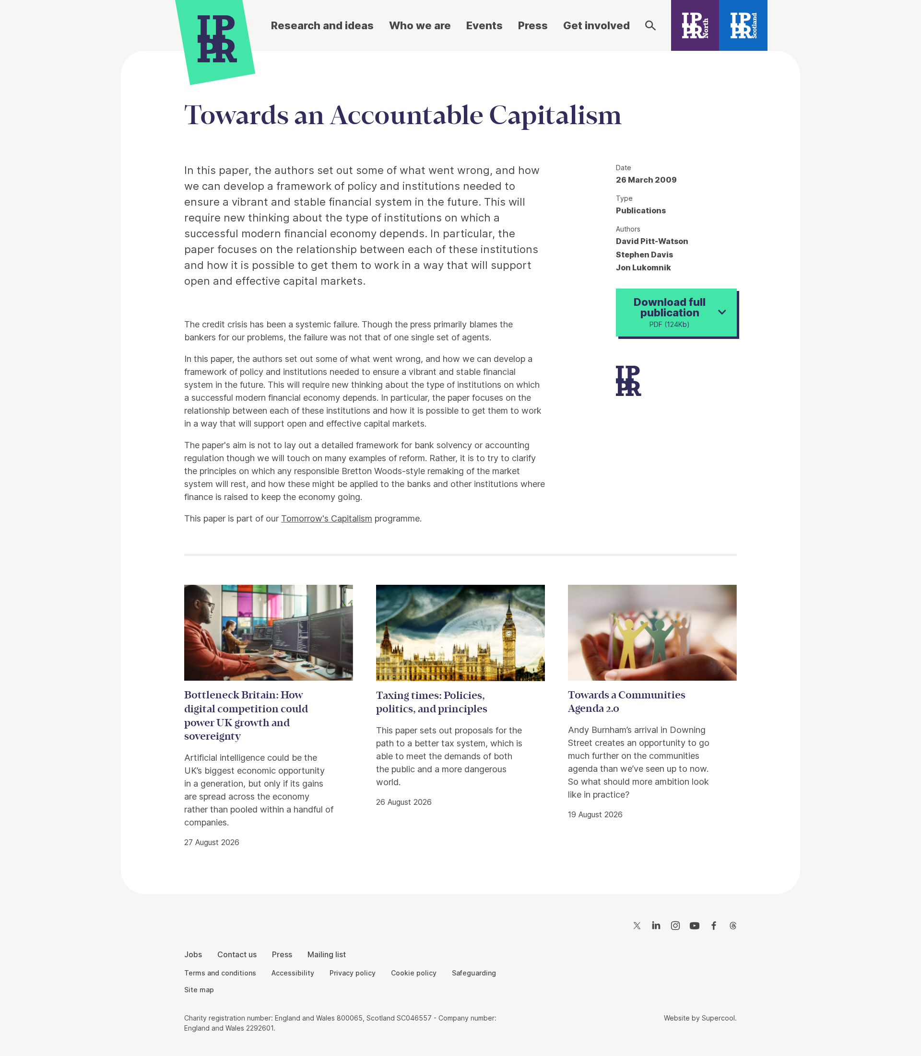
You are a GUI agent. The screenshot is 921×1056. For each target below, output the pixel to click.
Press (533, 25)
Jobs (193, 954)
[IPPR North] (695, 25)
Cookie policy (414, 973)
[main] (460, 465)
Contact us (237, 954)
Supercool (718, 1018)
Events (484, 25)
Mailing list (326, 954)
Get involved (596, 25)
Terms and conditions (220, 973)
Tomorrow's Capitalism (326, 518)
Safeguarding (474, 973)
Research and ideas (322, 25)
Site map (199, 990)
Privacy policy (353, 973)
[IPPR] (217, 37)
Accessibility (293, 973)
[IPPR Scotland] (743, 25)
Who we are (420, 25)
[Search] (650, 25)
